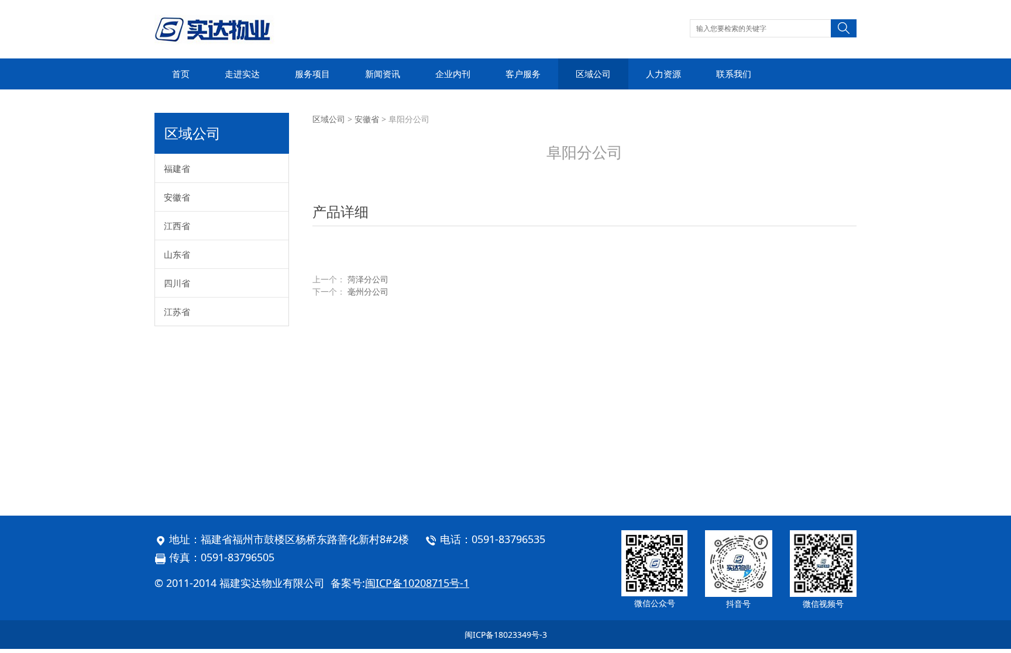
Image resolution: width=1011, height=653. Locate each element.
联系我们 (733, 74)
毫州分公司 (368, 291)
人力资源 (663, 74)
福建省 (177, 168)
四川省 (177, 283)
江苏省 (177, 311)
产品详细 (340, 211)
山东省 (177, 254)
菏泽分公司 (368, 279)
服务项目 (312, 74)
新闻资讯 (382, 74)
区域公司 (593, 74)
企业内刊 (452, 74)
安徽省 (177, 197)
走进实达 (242, 74)
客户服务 (523, 74)
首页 (181, 74)
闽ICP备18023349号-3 (506, 634)
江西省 (177, 226)
